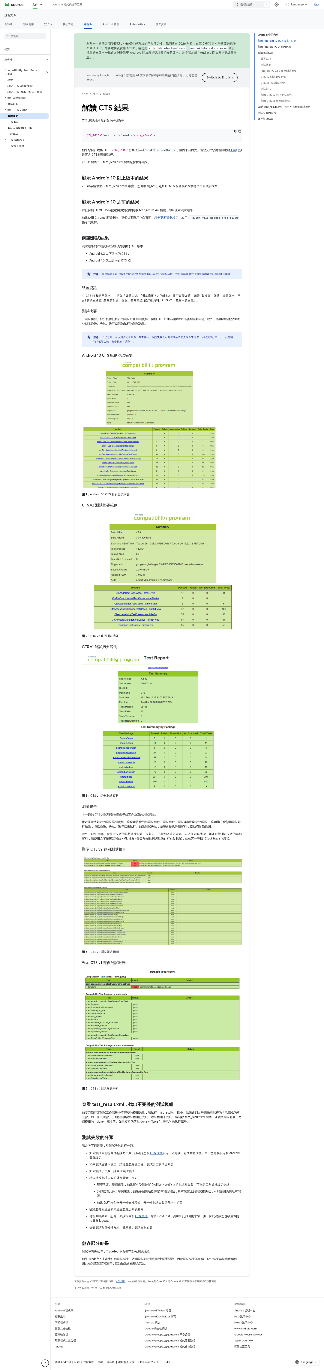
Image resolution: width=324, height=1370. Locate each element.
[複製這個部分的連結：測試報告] (100, 807)
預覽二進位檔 (63, 1328)
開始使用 (28, 24)
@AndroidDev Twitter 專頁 (160, 1316)
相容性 (88, 24)
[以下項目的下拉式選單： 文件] (43, 4)
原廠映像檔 (61, 1334)
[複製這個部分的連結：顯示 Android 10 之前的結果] (143, 202)
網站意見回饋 (126, 1362)
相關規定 (60, 1316)
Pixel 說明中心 (242, 1316)
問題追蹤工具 (242, 1346)
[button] (22, 60)
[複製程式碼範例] (239, 131)
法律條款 (88, 1362)
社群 (77, 1362)
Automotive (137, 24)
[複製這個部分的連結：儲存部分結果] (112, 1243)
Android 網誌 (152, 1322)
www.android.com (245, 1328)
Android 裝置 (110, 24)
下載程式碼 (61, 1322)
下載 (233, 150)
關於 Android (63, 1362)
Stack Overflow (243, 1340)
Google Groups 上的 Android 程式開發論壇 (170, 1340)
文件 (35, 4)
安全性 (48, 24)
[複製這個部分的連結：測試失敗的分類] (117, 1138)
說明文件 (10, 15)
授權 (100, 1362)
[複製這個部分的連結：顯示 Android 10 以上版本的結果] (152, 178)
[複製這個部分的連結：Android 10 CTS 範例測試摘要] (136, 355)
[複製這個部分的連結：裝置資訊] (100, 288)
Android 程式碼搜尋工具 (67, 4)
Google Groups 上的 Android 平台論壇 (167, 1334)
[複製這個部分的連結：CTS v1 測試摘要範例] (121, 647)
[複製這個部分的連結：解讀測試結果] (112, 238)
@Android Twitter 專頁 (158, 1310)
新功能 (8, 24)
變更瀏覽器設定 (167, 218)
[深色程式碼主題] (235, 131)
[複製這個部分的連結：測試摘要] (100, 311)
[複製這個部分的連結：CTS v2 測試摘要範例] (121, 505)
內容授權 (120, 1281)
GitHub (59, 1346)
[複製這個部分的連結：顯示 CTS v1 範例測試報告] (129, 963)
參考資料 (161, 24)
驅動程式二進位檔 (65, 1340)
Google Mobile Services (248, 1334)
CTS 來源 (141, 1216)
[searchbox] (25, 36)
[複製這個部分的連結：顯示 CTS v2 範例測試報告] (130, 849)
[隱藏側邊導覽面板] (45, 1363)
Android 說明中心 (244, 1310)
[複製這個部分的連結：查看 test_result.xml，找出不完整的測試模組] (177, 1104)
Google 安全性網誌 (156, 1328)
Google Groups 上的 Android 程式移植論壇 (170, 1346)
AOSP (85, 94)
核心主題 (68, 24)
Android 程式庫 (64, 1310)
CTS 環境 (156, 1153)
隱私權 (111, 1362)
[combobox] (251, 4)
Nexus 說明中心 (243, 1322)
